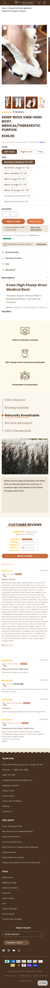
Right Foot (26, 151)
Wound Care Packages (12, 919)
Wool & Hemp (8, 898)
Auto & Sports (8, 914)
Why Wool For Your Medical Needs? (17, 831)
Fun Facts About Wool (11, 842)
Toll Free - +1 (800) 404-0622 (15, 770)
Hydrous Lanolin (9, 852)
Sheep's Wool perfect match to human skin (21, 862)
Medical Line (7, 877)
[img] (7, 571)
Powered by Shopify (34, 971)
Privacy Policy (8, 796)
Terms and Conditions (12, 801)
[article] (27, 296)
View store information (36, 228)
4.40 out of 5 (31, 532)
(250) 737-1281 (8, 775)
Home (4, 8)
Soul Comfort (19, 971)
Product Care (8, 791)
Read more (6, 311)
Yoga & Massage (9, 909)
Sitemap (6, 806)
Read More (42, 244)
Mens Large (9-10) (14, 179)
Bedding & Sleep (9, 883)
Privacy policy (25, 976)
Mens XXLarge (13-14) (16, 190)
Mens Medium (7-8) (15, 173)
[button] (4, 2)
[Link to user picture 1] (7, 649)
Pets (4, 903)
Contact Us (7, 811)
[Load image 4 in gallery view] (18, 103)
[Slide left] (2, 103)
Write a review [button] (24, 556)
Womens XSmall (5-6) (18, 196)
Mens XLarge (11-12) (15, 184)
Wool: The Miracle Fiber (12, 826)
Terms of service (41, 976)
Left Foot (9, 151)
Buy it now (35, 221)
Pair (40, 151)
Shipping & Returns (10, 785)
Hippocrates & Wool (11, 836)
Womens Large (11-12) (17, 167)
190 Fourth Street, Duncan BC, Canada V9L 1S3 (22, 765)
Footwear (6, 893)
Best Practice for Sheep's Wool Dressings (20, 847)
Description (25, 277)
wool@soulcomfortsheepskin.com (17, 780)
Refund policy (10, 976)
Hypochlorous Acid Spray (13, 857)
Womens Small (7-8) (17, 202)
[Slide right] (47, 103)
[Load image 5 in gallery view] (32, 103)
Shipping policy (26, 981)
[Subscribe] (41, 934)
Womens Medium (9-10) (18, 162)
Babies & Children (10, 888)
